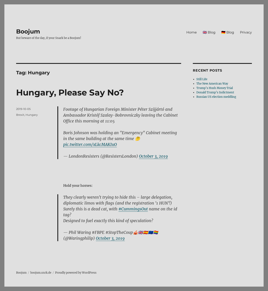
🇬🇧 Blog (209, 32)
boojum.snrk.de (40, 272)
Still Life (201, 79)
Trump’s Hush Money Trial (214, 88)
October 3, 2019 (153, 156)
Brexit (20, 114)
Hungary (32, 114)
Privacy (246, 32)
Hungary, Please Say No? (70, 92)
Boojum (28, 31)
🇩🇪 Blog (227, 32)
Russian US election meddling (216, 97)
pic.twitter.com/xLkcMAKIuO (90, 144)
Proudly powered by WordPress (76, 272)
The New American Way (212, 83)
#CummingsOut (133, 208)
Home (191, 32)
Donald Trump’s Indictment (215, 92)
